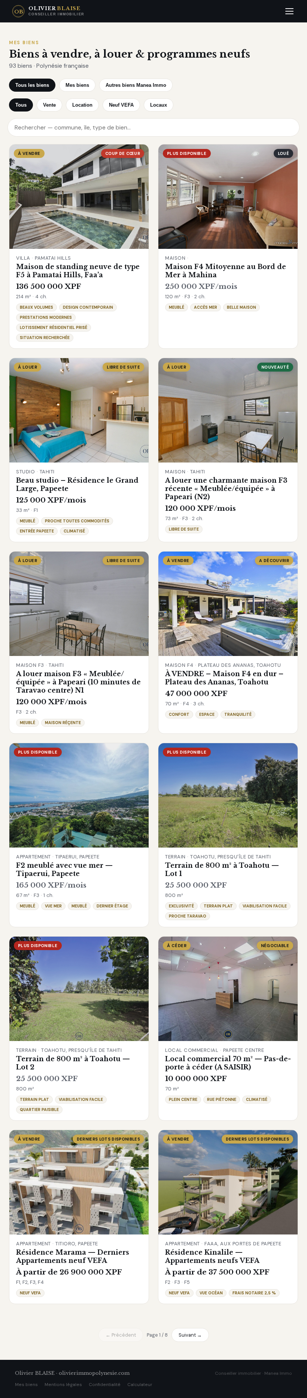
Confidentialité (105, 1385)
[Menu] (289, 11)
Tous (21, 105)
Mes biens (77, 85)
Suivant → (190, 1335)
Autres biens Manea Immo (136, 85)
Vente (49, 105)
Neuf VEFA (121, 105)
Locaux (158, 105)
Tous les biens (32, 85)
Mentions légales (63, 1385)
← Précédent (121, 1335)
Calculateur (139, 1385)
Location (82, 105)
